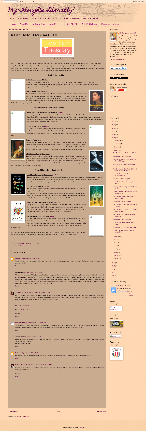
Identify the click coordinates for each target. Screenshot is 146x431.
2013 (113, 263)
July (115, 239)
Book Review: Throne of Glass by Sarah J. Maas (125, 205)
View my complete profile (117, 59)
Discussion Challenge (110, 24)
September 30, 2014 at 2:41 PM (41, 292)
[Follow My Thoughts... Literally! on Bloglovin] (118, 69)
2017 (113, 128)
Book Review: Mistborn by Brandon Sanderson (124, 215)
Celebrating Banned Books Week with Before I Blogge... (124, 160)
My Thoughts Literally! (41, 10)
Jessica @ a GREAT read (23, 292)
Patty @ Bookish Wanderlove (24, 365)
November (117, 144)
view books (131, 295)
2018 (113, 125)
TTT (19, 374)
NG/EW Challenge (89, 24)
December (117, 140)
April (115, 249)
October (116, 147)
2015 (113, 135)
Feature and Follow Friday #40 (122, 219)
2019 (113, 122)
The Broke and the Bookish (65, 59)
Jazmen (17, 258)
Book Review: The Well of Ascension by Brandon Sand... (124, 175)
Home (13, 24)
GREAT (22, 309)
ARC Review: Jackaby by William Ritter (123, 223)
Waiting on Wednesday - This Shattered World (125, 187)
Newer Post (13, 411)
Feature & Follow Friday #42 (121, 179)
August (116, 236)
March (116, 252)
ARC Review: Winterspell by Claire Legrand (124, 165)
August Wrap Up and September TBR (124, 227)
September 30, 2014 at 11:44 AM (30, 258)
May (115, 246)
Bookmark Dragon (21, 323)
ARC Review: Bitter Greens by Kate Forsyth (124, 183)
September (117, 150)
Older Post (101, 411)
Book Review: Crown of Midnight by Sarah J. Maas (124, 197)
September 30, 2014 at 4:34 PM (32, 337)
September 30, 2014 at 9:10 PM (43, 365)
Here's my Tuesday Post (22, 305)
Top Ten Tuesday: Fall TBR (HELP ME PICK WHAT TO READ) (125, 170)
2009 (113, 276)
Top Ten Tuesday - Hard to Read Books (125, 153)
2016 (113, 131)
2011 (113, 269)
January (116, 259)
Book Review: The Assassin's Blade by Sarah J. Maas (125, 210)
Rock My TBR (72, 24)
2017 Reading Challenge (122, 285)
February (116, 255)
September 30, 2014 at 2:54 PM (37, 323)
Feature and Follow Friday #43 (122, 156)
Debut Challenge (55, 24)
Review (60, 112)
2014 (113, 138)
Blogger (82, 427)
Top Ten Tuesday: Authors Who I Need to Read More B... (125, 192)
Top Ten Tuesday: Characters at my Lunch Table (123, 231)
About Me (24, 24)
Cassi (118, 288)
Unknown (18, 353)
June (115, 242)
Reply (17, 266)
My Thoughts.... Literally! (127, 33)
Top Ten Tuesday (20, 246)
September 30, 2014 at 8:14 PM (31, 353)
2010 (113, 272)
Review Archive (38, 24)
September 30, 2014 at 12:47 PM (32, 272)
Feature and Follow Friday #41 (122, 201)
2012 (113, 266)
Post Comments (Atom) (23, 416)
